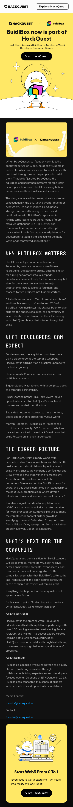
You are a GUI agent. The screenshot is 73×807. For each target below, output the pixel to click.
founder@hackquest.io (19, 703)
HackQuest (44, 179)
